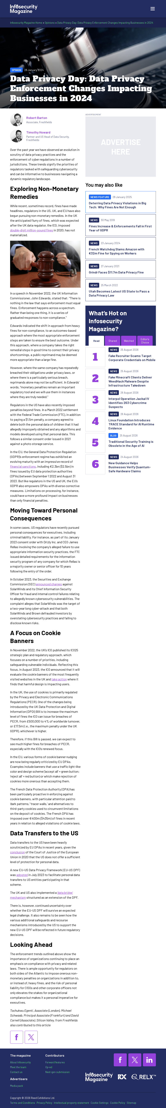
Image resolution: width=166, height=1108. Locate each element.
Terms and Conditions (22, 1102)
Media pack (16, 1085)
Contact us (16, 1072)
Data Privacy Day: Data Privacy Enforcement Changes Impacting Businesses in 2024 (105, 22)
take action (59, 679)
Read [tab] (96, 340)
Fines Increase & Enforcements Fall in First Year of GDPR (120, 228)
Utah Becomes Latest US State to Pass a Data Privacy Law (119, 293)
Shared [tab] (113, 340)
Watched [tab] (129, 340)
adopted (22, 875)
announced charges (49, 584)
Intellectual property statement (71, 1102)
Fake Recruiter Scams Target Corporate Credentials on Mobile (132, 358)
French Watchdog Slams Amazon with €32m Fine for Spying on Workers (116, 251)
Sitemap (131, 1102)
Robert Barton (36, 118)
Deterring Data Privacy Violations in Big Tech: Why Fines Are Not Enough (117, 205)
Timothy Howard (38, 132)
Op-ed (48, 1067)
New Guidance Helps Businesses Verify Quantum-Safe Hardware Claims (130, 467)
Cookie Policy (117, 1102)
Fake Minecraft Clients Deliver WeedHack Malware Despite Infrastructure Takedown (130, 381)
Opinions (50, 22)
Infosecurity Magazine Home (26, 22)
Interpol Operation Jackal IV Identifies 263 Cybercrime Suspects (129, 403)
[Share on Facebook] (16, 1037)
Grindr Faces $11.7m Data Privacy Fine (116, 272)
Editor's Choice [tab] (145, 341)
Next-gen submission (57, 1072)
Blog (113, 435)
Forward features (55, 1062)
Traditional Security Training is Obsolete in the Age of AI (131, 443)
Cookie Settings (100, 1102)
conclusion (17, 852)
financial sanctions (23, 466)
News (94, 220)
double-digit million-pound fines (31, 230)
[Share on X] (31, 1037)
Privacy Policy (44, 1102)
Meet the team (18, 1067)
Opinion (16, 70)
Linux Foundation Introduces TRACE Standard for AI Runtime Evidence (131, 424)
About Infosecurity (20, 1062)
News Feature (99, 197)
